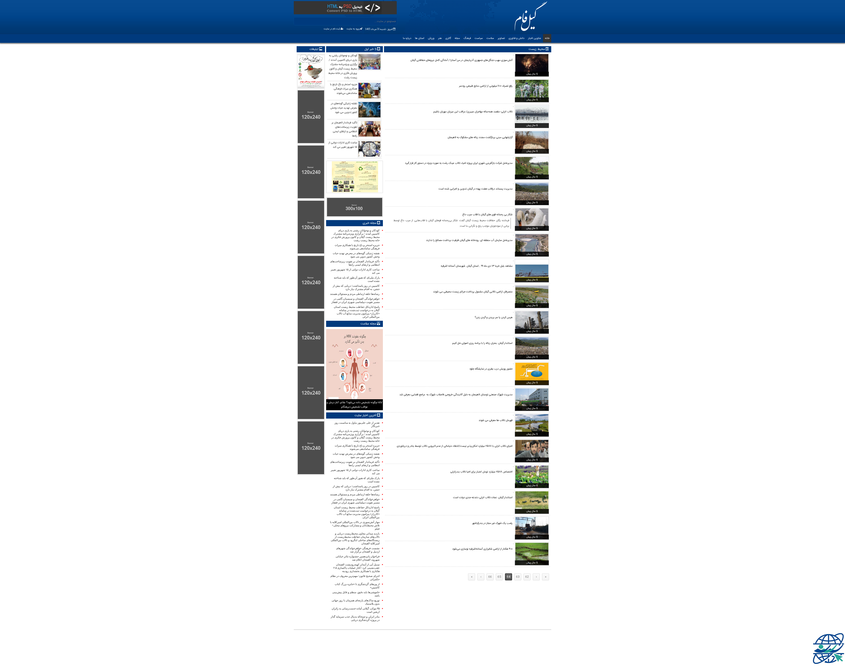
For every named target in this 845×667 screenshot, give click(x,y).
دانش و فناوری (516, 38)
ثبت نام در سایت (332, 29)
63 (518, 577)
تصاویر (501, 38)
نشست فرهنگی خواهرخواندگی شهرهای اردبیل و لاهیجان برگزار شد (357, 550)
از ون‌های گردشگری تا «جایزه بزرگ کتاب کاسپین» (357, 586)
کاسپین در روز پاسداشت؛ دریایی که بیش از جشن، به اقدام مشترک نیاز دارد (356, 287)
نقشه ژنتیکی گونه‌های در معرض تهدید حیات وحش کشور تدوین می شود (356, 255)
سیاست (479, 38)
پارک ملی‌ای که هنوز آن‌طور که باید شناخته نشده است (356, 279)
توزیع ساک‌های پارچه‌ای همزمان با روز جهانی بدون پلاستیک (355, 602)
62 (527, 577)
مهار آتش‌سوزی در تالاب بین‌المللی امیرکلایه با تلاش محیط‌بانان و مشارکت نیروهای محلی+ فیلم (354, 525)
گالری (448, 38)
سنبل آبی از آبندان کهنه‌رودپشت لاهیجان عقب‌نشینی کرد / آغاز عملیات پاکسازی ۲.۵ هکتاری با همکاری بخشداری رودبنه (356, 568)
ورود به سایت (353, 29)
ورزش (431, 38)
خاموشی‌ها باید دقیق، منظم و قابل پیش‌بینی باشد (355, 594)
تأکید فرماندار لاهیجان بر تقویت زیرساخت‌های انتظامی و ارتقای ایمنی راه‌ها (354, 263)
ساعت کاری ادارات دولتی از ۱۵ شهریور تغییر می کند (355, 271)
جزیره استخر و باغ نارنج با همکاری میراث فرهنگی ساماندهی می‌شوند (357, 247)
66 (490, 577)
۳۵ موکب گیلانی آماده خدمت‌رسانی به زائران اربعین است (355, 610)
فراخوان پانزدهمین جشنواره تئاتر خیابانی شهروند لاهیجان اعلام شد (357, 558)
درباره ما (407, 38)
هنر (440, 38)
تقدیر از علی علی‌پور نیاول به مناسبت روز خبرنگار (356, 424)
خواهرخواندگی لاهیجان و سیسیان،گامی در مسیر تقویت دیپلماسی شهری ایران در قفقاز (355, 300)
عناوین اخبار (534, 38)
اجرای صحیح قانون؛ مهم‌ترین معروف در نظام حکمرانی (355, 577)
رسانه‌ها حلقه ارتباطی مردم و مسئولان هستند (354, 293)
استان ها (419, 38)
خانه (547, 38)
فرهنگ (467, 38)
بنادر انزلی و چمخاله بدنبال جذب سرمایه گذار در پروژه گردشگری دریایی (355, 618)
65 (499, 577)
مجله (457, 38)
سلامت (490, 38)
